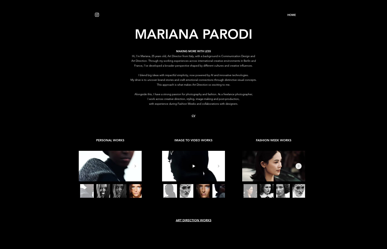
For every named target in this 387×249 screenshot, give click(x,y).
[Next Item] (135, 166)
